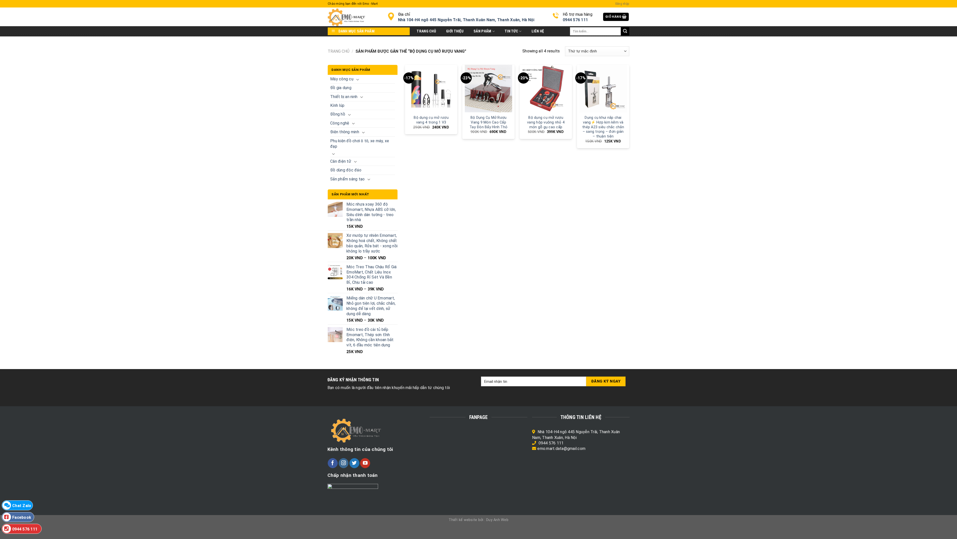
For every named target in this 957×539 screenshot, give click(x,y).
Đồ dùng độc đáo (345, 170)
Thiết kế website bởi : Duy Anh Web (478, 520)
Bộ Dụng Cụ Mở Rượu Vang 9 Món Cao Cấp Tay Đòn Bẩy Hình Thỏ (488, 122)
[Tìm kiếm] (625, 31)
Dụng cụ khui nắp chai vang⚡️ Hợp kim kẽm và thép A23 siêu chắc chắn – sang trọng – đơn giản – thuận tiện (603, 127)
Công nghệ (339, 123)
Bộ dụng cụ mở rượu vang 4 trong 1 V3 (431, 120)
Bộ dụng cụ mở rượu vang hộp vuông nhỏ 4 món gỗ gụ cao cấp (545, 122)
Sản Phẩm (482, 31)
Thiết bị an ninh (343, 96)
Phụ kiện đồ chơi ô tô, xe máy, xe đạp (359, 143)
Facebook (21, 517)
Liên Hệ (538, 31)
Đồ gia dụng (340, 87)
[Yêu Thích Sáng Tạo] (354, 16)
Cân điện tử (340, 161)
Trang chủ (338, 51)
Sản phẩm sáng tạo (347, 179)
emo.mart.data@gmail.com (561, 448)
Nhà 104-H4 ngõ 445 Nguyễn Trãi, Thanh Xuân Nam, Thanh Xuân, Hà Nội (466, 19)
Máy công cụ (341, 79)
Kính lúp (337, 105)
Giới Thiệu (455, 31)
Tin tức (511, 31)
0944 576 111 (551, 443)
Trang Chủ (426, 31)
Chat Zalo (21, 505)
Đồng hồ (337, 114)
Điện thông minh (344, 132)
